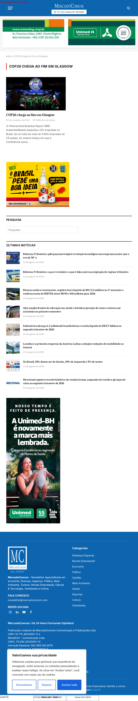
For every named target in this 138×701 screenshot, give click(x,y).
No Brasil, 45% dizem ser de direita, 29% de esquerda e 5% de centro (63, 361)
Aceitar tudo (69, 684)
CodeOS (96, 689)
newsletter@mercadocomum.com (27, 600)
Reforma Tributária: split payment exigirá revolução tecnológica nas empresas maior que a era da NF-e (76, 255)
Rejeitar (47, 684)
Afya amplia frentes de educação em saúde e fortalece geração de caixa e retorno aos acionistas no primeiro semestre (72, 309)
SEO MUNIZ (16, 696)
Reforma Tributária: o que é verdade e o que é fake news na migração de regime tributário (75, 272)
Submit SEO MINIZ (83, 697)
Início (9, 56)
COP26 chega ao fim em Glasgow (30, 115)
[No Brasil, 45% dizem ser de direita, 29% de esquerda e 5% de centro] (13, 366)
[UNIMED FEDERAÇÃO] (69, 33)
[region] (46, 671)
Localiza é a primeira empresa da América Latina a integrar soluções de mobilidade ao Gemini (73, 345)
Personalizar (24, 684)
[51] (37, 205)
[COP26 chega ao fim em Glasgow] (36, 94)
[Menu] (10, 8)
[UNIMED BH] (33, 522)
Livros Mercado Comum (14, 1)
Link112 (4, 696)
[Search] (128, 8)
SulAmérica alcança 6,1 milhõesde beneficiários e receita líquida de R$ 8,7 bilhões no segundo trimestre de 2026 (72, 327)
